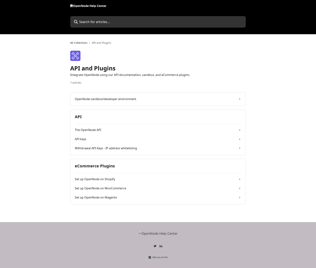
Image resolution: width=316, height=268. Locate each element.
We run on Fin (160, 257)
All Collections (78, 42)
